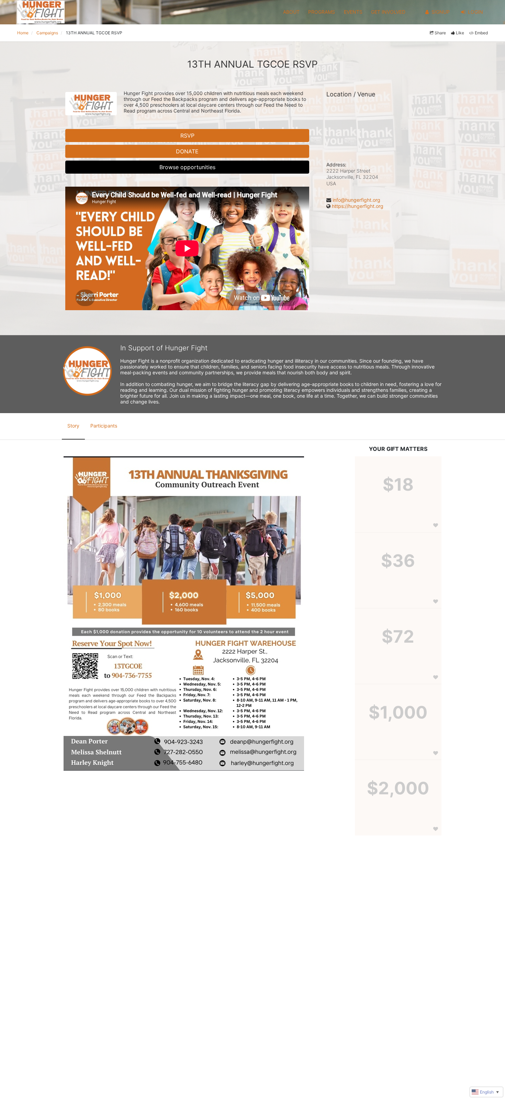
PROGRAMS (321, 12)
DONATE (187, 151)
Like (460, 32)
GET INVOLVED (388, 12)
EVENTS (353, 12)
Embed (481, 32)
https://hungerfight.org (357, 206)
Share (440, 32)
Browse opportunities (187, 167)
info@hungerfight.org (356, 200)
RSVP (187, 135)
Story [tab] (73, 426)
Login (475, 12)
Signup (440, 12)
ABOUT (291, 12)
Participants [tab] (103, 426)
